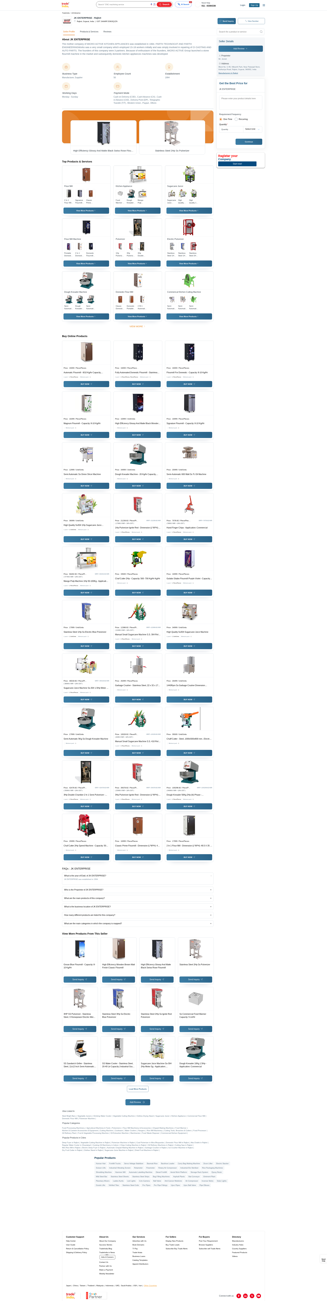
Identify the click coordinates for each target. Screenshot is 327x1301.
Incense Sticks (207, 1181)
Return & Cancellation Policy (77, 1249)
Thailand (90, 1286)
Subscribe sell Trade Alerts (209, 1249)
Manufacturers (238, 1241)
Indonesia (109, 1286)
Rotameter (138, 1168)
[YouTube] (259, 1296)
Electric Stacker (222, 1163)
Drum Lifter (208, 1163)
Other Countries (150, 1286)
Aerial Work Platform (178, 1172)
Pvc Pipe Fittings (160, 1185)
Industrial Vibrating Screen (120, 1168)
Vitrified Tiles (114, 1185)
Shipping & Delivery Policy (76, 1252)
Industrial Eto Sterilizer (189, 1168)
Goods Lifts (100, 1185)
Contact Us (103, 1262)
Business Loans (138, 1256)
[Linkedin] (245, 1296)
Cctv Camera (144, 1181)
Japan (68, 1286)
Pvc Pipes (146, 1185)
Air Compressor (191, 1181)
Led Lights (131, 1181)
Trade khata (137, 1252)
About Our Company (107, 1241)
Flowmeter (150, 1168)
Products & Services (89, 32)
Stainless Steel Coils (130, 1185)
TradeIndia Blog (105, 1249)
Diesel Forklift (161, 1172)
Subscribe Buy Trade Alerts (177, 1249)
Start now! (237, 164)
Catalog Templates (140, 1260)
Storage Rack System (199, 1172)
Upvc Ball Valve (190, 1185)
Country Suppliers (239, 1249)
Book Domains (138, 1245)
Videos (235, 1256)
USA (135, 1286)
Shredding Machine (104, 1172)
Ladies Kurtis (118, 1181)
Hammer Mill (120, 1172)
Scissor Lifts (101, 1168)
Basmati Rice (152, 1163)
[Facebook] (239, 1296)
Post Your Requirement (208, 1241)
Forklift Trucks (115, 1163)
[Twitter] (252, 1296)
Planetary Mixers (102, 1181)
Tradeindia (66, 13)
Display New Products (174, 1241)
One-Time (227, 119)
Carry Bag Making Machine (189, 1163)
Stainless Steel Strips (140, 1176)
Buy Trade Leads (172, 1245)
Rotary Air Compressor (167, 1168)
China (75, 1286)
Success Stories (105, 1245)
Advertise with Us (139, 1241)
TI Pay (135, 1249)
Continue (249, 142)
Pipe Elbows (204, 1185)
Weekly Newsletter (106, 1274)
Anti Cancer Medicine (173, 1181)
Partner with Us (105, 1266)
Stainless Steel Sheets (120, 1176)
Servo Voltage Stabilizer (133, 1163)
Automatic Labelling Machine (140, 1172)
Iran (140, 1286)
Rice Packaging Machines (212, 1168)
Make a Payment (106, 1270)
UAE (117, 1286)
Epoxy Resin (217, 1172)
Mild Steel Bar (101, 1176)
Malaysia (99, 1286)
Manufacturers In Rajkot (228, 73)
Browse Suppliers (206, 1245)
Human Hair (101, 1163)
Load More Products (138, 1089)
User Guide (70, 1245)
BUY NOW (85, 384)
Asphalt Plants (179, 1176)
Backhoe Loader (167, 1163)
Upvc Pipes (175, 1185)
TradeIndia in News (107, 1252)
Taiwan (82, 1286)
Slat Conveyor (194, 1176)
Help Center (71, 1241)
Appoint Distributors (140, 1264)
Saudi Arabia (126, 1286)
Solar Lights (221, 1181)
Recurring (243, 119)
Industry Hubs (237, 1245)
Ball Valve (157, 1181)
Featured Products (239, 1252)
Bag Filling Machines (161, 1176)
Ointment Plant (209, 1176)
